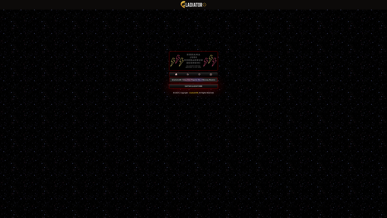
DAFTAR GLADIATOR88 (193, 86)
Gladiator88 (193, 93)
